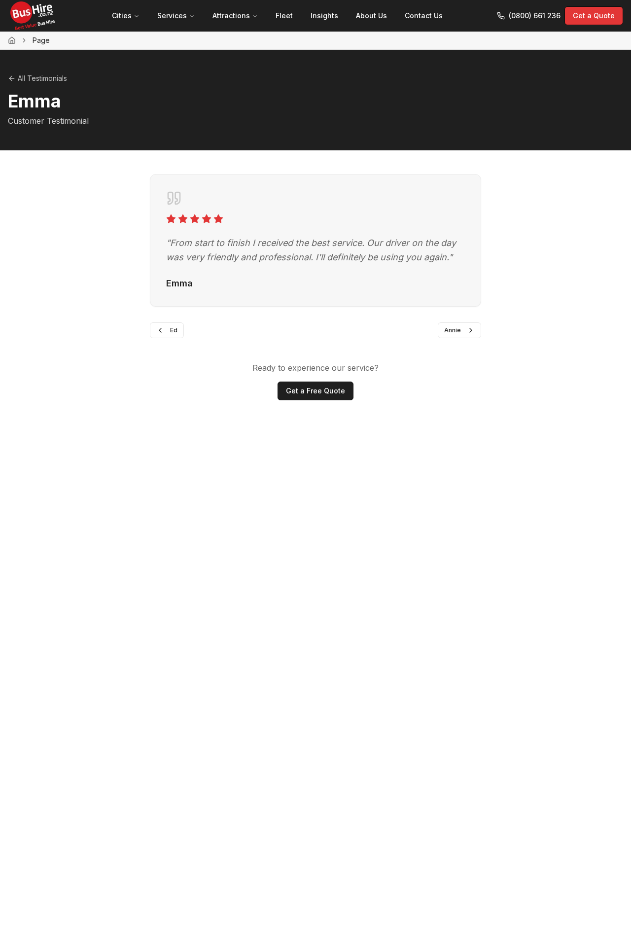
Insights (324, 15)
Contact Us (424, 15)
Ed (173, 330)
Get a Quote (594, 15)
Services (172, 15)
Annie (452, 330)
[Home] (12, 40)
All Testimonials (42, 78)
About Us (371, 15)
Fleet (284, 15)
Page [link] (41, 40)
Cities (122, 15)
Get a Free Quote (315, 391)
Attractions (231, 15)
